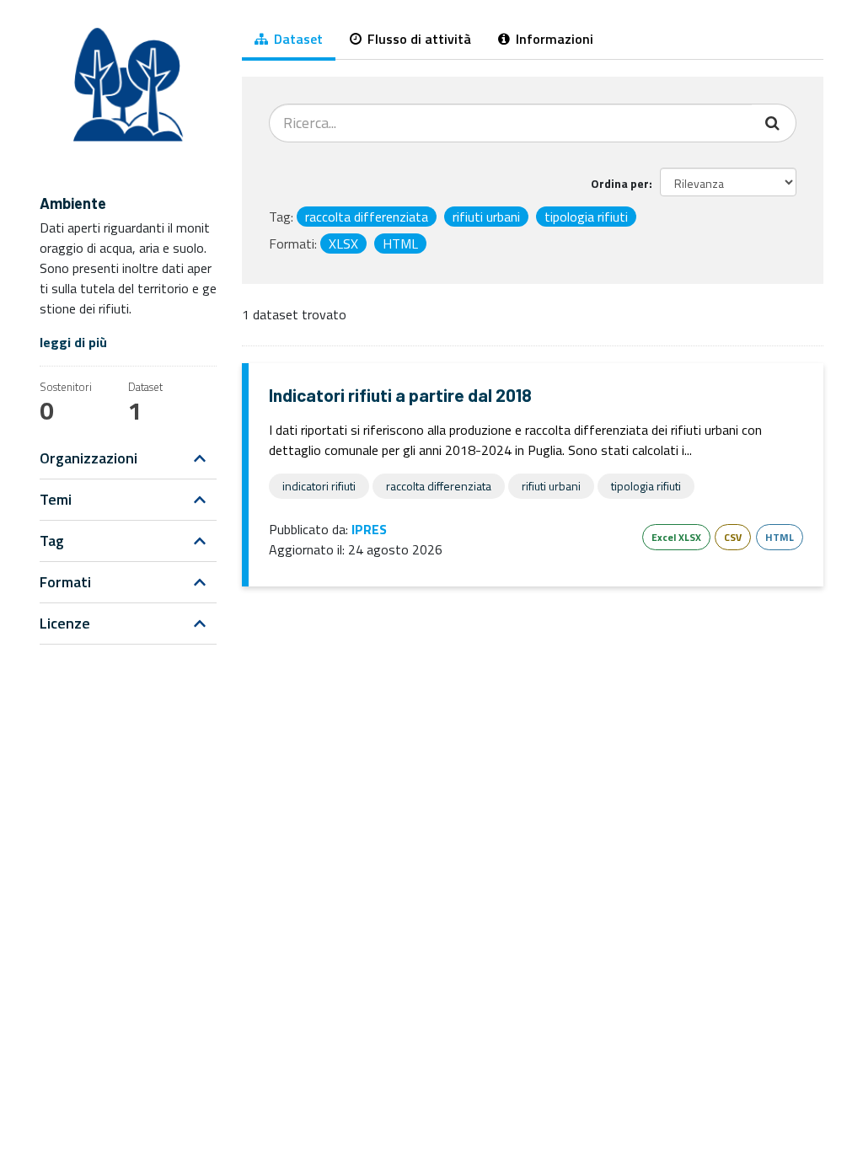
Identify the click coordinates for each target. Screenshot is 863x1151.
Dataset (297, 39)
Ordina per (620, 183)
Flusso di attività (417, 39)
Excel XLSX (676, 537)
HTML (779, 537)
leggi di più (73, 342)
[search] (774, 123)
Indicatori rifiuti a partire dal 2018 (400, 394)
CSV (733, 537)
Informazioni (552, 39)
